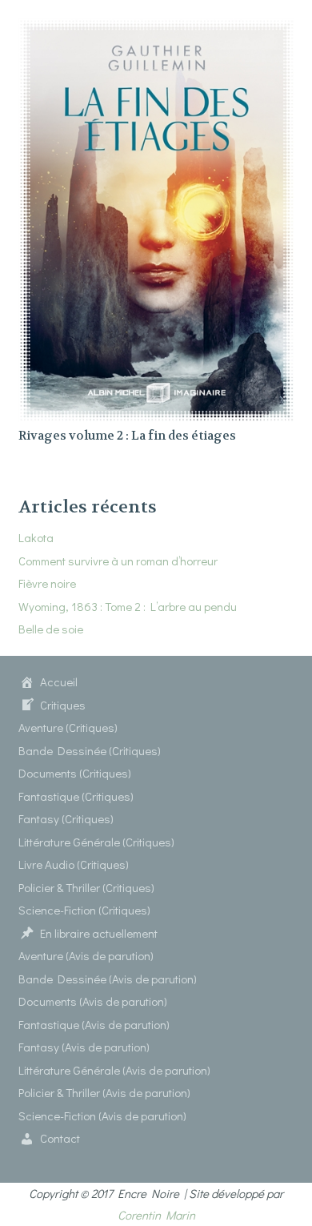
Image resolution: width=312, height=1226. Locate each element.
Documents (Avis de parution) (92, 1001)
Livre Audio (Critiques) (73, 864)
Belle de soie (50, 629)
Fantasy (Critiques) (66, 818)
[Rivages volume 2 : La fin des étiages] (156, 29)
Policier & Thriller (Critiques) (86, 887)
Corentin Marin (156, 1215)
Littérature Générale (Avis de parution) (114, 1070)
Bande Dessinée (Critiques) (89, 750)
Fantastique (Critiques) (76, 796)
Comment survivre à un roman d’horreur (118, 561)
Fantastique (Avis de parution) (94, 1024)
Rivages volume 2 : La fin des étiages (127, 436)
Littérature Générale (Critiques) (96, 842)
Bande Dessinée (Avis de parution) (107, 979)
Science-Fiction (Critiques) (84, 910)
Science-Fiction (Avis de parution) (102, 1115)
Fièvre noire (47, 583)
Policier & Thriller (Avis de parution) (104, 1092)
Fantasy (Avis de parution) (84, 1047)
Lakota (36, 537)
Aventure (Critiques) (68, 727)
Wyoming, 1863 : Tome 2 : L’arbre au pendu (127, 606)
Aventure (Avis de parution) (86, 955)
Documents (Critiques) (74, 773)
